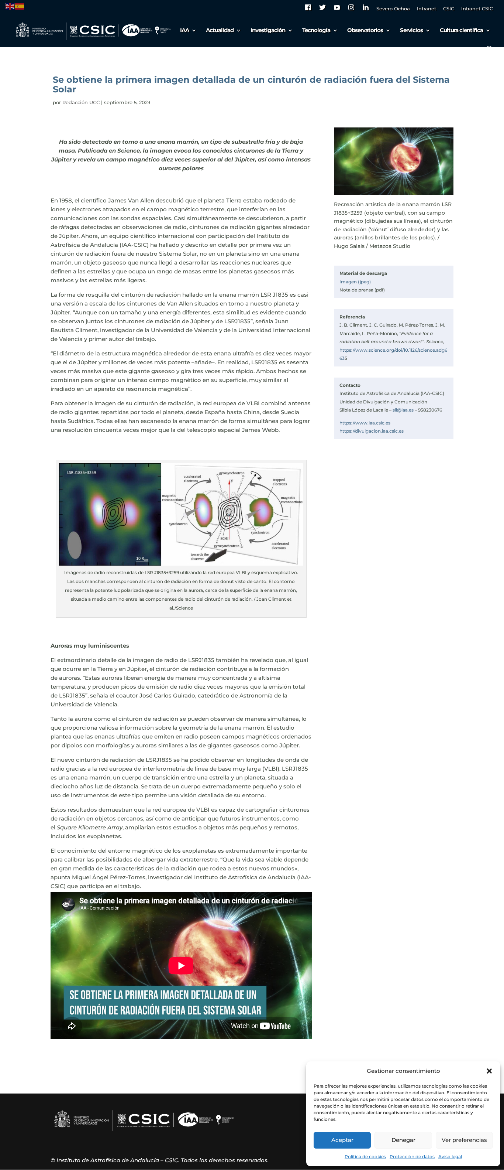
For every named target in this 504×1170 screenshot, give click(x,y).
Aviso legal (450, 1156)
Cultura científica (461, 31)
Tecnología (316, 31)
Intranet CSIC (477, 8)
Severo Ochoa (393, 8)
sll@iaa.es (403, 410)
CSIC (448, 8)
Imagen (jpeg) (355, 281)
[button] (489, 1071)
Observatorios (365, 31)
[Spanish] (20, 5)
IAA (184, 31)
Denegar (403, 1139)
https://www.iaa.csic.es (364, 423)
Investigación (268, 31)
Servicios (411, 31)
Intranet (426, 8)
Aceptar (342, 1139)
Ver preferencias (464, 1139)
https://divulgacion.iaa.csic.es (371, 431)
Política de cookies (365, 1156)
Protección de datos (412, 1156)
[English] (10, 5)
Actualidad (220, 31)
